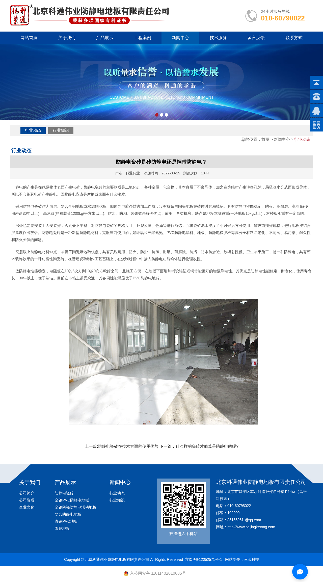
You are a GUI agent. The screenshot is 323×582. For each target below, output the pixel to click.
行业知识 (61, 130)
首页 (265, 139)
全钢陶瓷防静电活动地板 (75, 507)
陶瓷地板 (62, 528)
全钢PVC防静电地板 (72, 500)
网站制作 (232, 559)
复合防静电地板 (68, 514)
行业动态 (33, 130)
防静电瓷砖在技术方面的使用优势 (128, 446)
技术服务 (218, 37)
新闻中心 (180, 37)
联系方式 (294, 37)
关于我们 (66, 37)
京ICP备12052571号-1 (203, 559)
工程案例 (142, 37)
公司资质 (26, 500)
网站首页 (29, 37)
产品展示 (104, 37)
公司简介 (26, 493)
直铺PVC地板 (66, 521)
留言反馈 (256, 37)
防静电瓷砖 (93, 187)
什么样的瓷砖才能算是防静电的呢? (207, 446)
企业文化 (26, 507)
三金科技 (251, 559)
